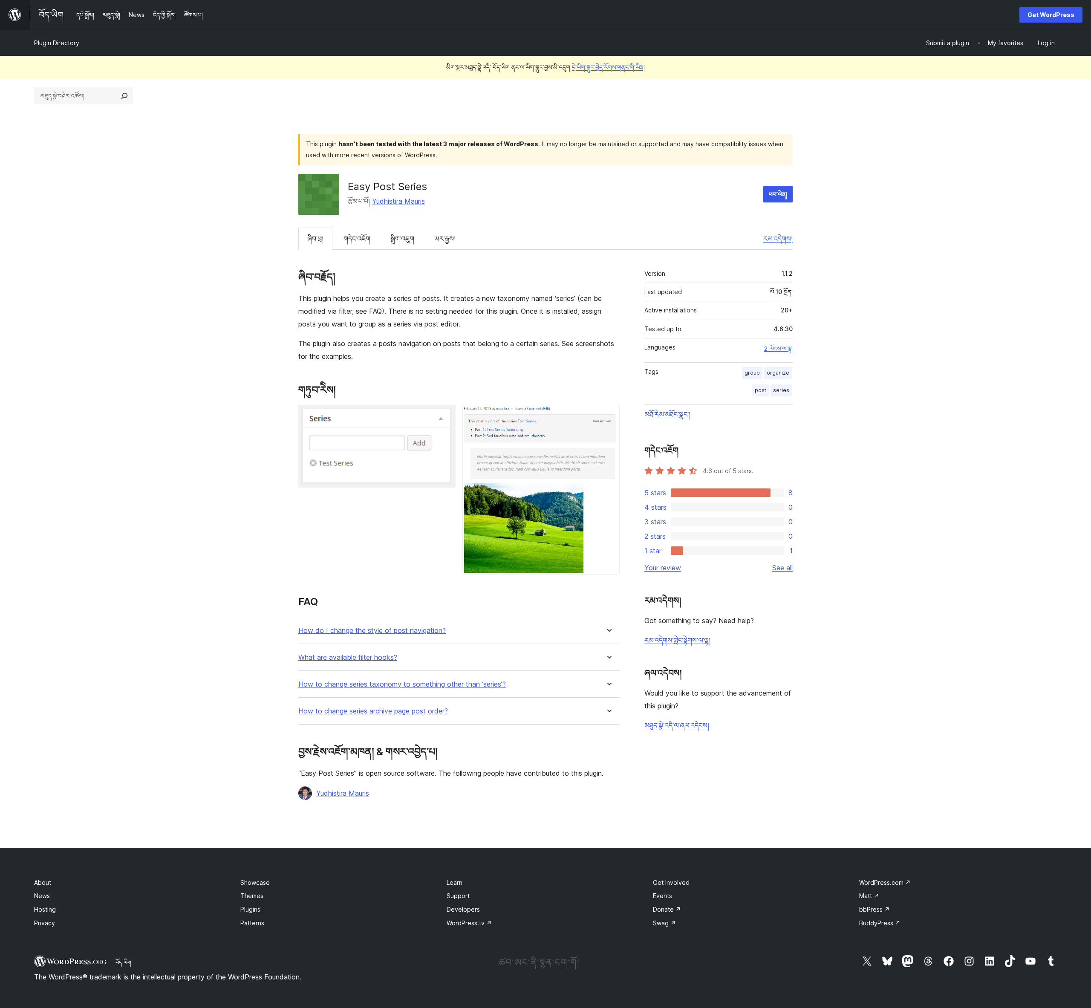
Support (458, 895)
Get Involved (671, 882)
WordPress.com (885, 882)
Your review (662, 567)
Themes (251, 895)
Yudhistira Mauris (398, 201)
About (42, 882)
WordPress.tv (469, 923)
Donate (667, 909)
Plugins (250, 909)
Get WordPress (1051, 14)
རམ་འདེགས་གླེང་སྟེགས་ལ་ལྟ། (677, 640)
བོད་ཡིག (123, 962)
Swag (664, 923)
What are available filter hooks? (347, 657)
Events (662, 895)
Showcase (255, 882)
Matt (869, 895)
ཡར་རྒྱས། (445, 238)
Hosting (45, 909)
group (752, 373)
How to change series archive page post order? (373, 711)
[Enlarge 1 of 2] (444, 416)
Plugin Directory (56, 42)
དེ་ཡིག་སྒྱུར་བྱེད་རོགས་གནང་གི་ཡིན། (608, 67)
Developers (463, 909)
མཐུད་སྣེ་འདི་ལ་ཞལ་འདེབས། (676, 725)
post (760, 390)
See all (782, 567)
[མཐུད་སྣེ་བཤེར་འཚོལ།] (124, 95)
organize (778, 373)
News (42, 895)
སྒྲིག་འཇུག (402, 238)
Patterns (252, 923)
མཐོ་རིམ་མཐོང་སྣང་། (667, 414)
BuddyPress (880, 923)
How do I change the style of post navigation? (372, 631)
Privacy (44, 923)
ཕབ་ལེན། (778, 194)
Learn (454, 882)
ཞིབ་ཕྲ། (315, 238)
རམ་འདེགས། (778, 238)
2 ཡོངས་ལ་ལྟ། (778, 348)
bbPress (874, 909)
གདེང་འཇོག (356, 238)
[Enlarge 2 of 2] (608, 416)
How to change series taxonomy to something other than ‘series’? (402, 684)
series (781, 390)
